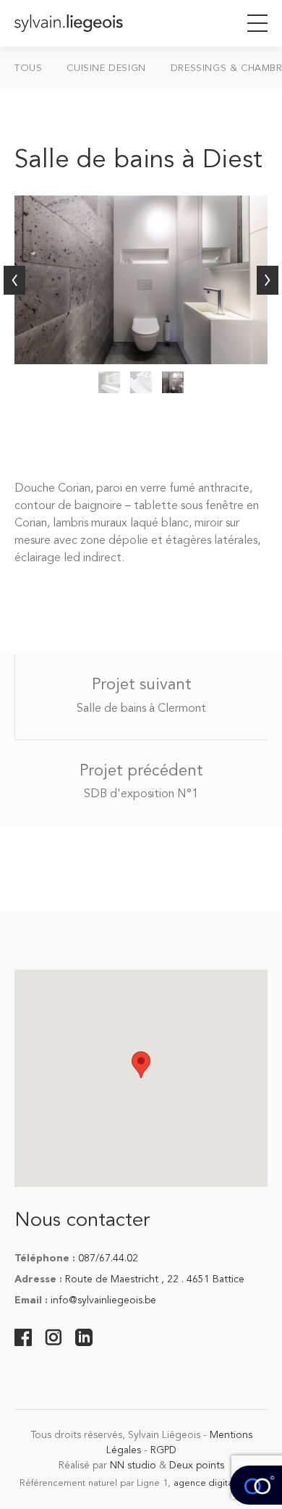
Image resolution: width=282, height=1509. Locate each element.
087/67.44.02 (108, 1258)
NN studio (133, 1465)
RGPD (163, 1450)
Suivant (267, 280)
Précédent (14, 280)
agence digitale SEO (218, 1483)
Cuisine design (106, 68)
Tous (28, 68)
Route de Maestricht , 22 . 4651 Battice (154, 1279)
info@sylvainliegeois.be (103, 1300)
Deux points (196, 1465)
